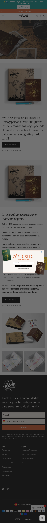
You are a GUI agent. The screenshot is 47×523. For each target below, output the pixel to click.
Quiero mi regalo (23, 266)
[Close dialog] (41, 252)
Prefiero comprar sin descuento (23, 268)
